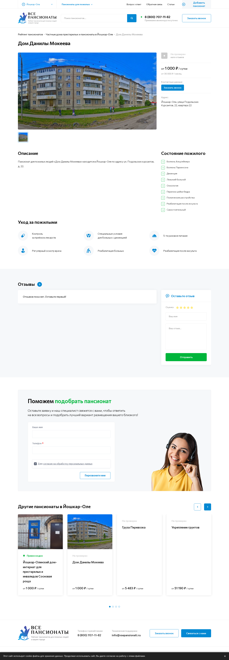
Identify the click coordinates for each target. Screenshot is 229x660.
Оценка (170, 307)
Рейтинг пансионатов (30, 34)
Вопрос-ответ (134, 4)
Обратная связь (154, 4)
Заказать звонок (196, 18)
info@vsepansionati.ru (126, 635)
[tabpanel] (40, 554)
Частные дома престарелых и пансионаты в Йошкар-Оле (79, 34)
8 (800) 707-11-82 (157, 17)
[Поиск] (131, 18)
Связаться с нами (196, 633)
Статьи (170, 4)
